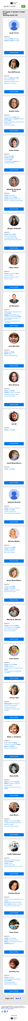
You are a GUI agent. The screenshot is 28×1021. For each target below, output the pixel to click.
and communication (12, 508)
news (10, 197)
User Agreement (9, 1008)
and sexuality (10, 938)
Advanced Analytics (9, 982)
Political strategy (8, 824)
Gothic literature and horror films (13, 866)
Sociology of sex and (12, 627)
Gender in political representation (13, 200)
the (10, 234)
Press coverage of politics (11, 826)
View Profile (14, 52)
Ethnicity (9, 156)
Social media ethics (9, 125)
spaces (9, 943)
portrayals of (11, 782)
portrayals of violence (12, 783)
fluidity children (11, 940)
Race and (11, 78)
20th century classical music (12, 905)
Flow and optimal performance (12, 239)
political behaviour (12, 199)
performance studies (13, 902)
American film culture (10, 591)
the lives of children (12, 392)
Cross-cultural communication (12, 513)
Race (8, 159)
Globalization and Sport (10, 984)
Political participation (10, 707)
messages (11, 40)
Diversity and (9, 547)
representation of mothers (13, 941)
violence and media (9, 396)
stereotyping (12, 703)
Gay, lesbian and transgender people (12, 860)
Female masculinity (9, 865)
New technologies (9, 79)
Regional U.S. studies (10, 83)
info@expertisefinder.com (15, 1007)
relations (9, 666)
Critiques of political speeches (12, 822)
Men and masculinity (10, 630)
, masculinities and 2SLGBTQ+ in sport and (12, 315)
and (9, 352)
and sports (11, 625)
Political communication (10, 705)
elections (9, 195)
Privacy (3, 1008)
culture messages (11, 39)
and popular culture (12, 590)
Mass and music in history (13, 904)
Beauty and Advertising (10, 748)
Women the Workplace (11, 355)
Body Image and (10, 742)
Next (17, 998)
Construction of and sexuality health (12, 162)
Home (23, 1007)
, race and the (12, 821)
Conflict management (10, 511)
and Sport (9, 977)
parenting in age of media (11, 394)
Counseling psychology (10, 238)
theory (8, 863)
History (8, 353)
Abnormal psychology (10, 236)
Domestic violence (9, 550)
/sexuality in (11, 273)
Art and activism (8, 275)
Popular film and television (11, 81)
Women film (8, 785)
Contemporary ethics (12, 117)
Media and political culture (11, 277)
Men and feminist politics (11, 629)
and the (10, 664)
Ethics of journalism (9, 552)
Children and (9, 586)
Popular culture (8, 278)
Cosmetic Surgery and (12, 744)
